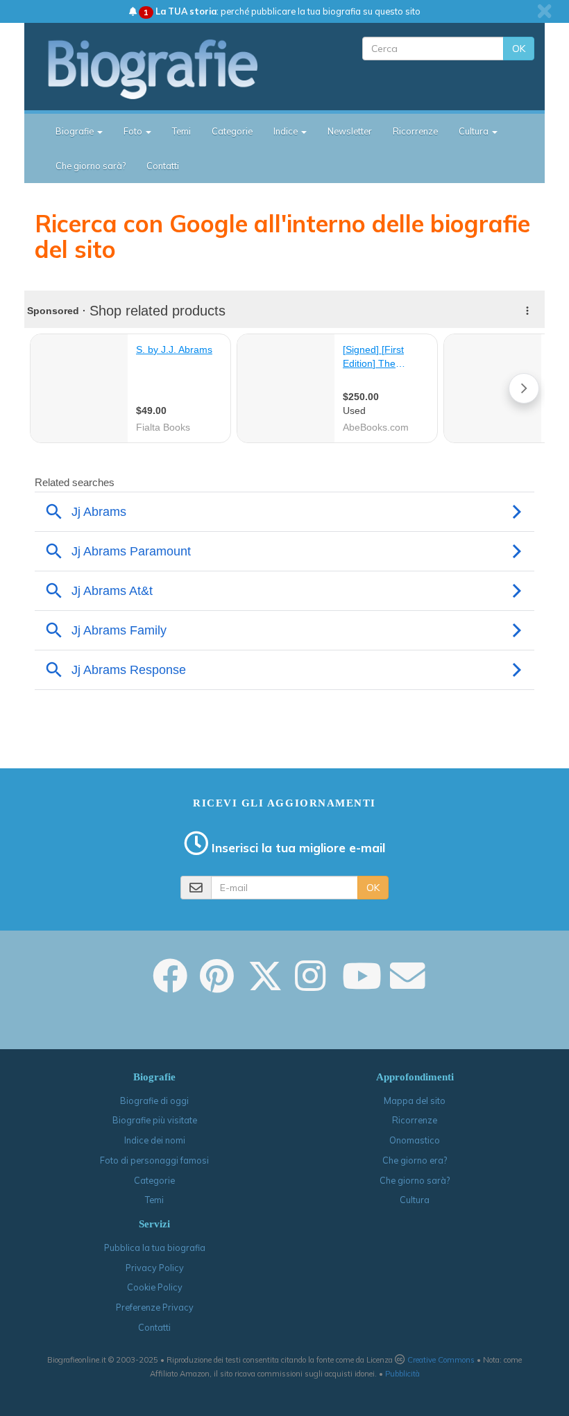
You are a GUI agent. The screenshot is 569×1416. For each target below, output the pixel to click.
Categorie (232, 131)
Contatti (162, 165)
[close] (544, 11)
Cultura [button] (475, 131)
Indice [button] (286, 131)
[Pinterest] (217, 985)
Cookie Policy (154, 1287)
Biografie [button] (76, 131)
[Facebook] (170, 985)
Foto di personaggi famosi (154, 1160)
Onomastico (414, 1140)
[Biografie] (164, 68)
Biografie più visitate (154, 1119)
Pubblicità (402, 1374)
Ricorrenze (415, 131)
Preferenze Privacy (155, 1307)
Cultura (415, 1199)
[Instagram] (310, 985)
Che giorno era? (414, 1160)
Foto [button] (134, 131)
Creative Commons (441, 1360)
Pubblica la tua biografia (154, 1247)
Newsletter (350, 131)
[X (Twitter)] (265, 985)
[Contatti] (407, 985)
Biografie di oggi (154, 1100)
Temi (181, 131)
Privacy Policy (155, 1267)
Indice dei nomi (154, 1140)
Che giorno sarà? (91, 165)
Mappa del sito (414, 1100)
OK (518, 48)
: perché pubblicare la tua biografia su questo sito (282, 11)
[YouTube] (362, 985)
